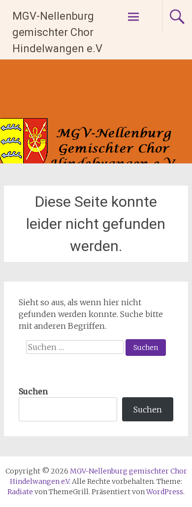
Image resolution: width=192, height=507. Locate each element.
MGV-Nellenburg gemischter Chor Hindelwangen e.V (57, 32)
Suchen (33, 391)
